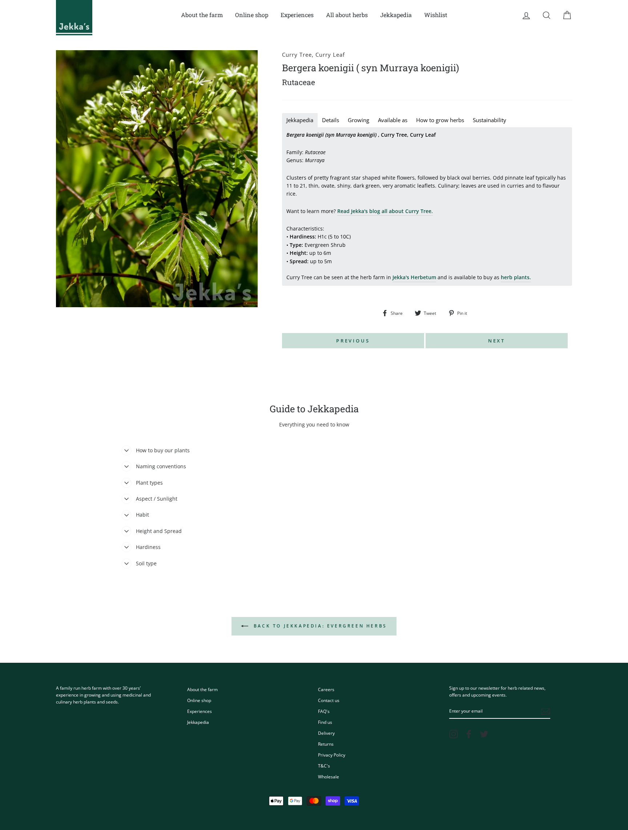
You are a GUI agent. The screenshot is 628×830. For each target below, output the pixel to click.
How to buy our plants (163, 450)
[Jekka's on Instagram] (453, 734)
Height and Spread (159, 531)
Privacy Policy (331, 755)
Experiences (297, 15)
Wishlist (435, 15)
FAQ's (324, 711)
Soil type (146, 563)
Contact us (328, 700)
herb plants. (516, 277)
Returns (326, 744)
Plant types (149, 482)
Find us (325, 722)
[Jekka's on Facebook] (468, 734)
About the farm (202, 15)
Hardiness (148, 547)
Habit (142, 514)
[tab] (300, 120)
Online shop (251, 15)
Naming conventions (161, 466)
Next (497, 340)
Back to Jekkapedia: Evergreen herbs (319, 626)
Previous (353, 340)
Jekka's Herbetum (414, 277)
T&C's (324, 766)
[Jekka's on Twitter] (484, 734)
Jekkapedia (396, 15)
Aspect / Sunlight (156, 498)
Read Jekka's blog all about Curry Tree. (385, 211)
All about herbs (347, 15)
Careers (326, 689)
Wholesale (328, 776)
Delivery (326, 733)
